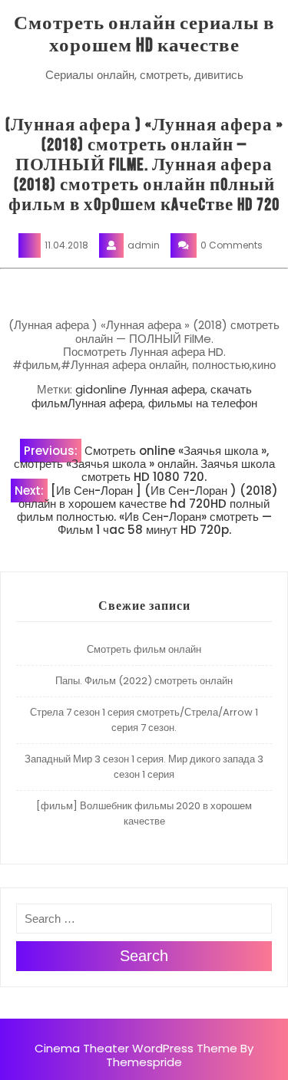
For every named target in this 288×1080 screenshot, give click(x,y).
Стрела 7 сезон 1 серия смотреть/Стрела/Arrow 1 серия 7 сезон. (144, 720)
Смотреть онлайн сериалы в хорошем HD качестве (144, 35)
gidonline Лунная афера (140, 389)
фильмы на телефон (202, 403)
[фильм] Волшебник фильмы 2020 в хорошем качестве (144, 813)
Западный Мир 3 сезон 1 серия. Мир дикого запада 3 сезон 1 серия (144, 767)
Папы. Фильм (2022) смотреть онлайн (144, 680)
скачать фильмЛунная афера (141, 395)
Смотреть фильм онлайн (144, 649)
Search (144, 955)
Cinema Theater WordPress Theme (136, 1048)
